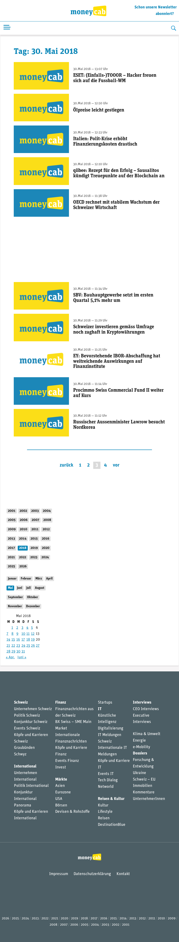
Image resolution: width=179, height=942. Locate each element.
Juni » (21, 657)
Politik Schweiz (27, 716)
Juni (19, 588)
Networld (106, 787)
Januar (12, 578)
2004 (47, 511)
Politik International (31, 786)
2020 (45, 548)
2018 (22, 548)
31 (23, 651)
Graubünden (24, 748)
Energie (139, 741)
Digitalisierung (110, 728)
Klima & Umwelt (146, 734)
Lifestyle (105, 812)
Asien (60, 786)
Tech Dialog (108, 780)
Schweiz (21, 703)
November (15, 606)
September (15, 597)
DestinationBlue (111, 825)
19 (33, 640)
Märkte (61, 780)
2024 (45, 557)
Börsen (61, 805)
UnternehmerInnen (149, 799)
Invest (60, 767)
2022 (22, 557)
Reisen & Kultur (111, 799)
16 (18, 640)
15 (13, 640)
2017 (11, 548)
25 (28, 646)
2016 (45, 539)
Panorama (22, 805)
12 (32, 634)
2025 (11, 566)
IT (100, 709)
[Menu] (7, 28)
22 (13, 646)
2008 (47, 520)
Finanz (60, 703)
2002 (23, 511)
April (49, 578)
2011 (34, 529)
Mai (10, 588)
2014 (22, 539)
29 (13, 651)
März (38, 578)
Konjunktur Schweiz (30, 722)
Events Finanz (67, 761)
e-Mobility (141, 747)
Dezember (33, 606)
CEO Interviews (146, 709)
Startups (105, 703)
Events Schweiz (27, 728)
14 (8, 640)
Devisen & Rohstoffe (72, 812)
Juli (28, 588)
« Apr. (10, 657)
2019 (34, 548)
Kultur (103, 805)
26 (33, 646)
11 (28, 634)
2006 (24, 520)
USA (58, 799)
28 (8, 651)
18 (28, 640)
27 (38, 646)
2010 (23, 529)
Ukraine (139, 773)
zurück (66, 465)
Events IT (106, 774)
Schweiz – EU (144, 780)
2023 (33, 557)
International (25, 766)
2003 (35, 511)
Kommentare (144, 792)
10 (23, 634)
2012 (46, 529)
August (39, 588)
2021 (11, 557)
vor (116, 465)
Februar (26, 578)
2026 (23, 566)
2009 (12, 529)
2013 (11, 539)
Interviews (142, 703)
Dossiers (140, 753)
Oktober (32, 597)
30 (18, 651)
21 (8, 646)
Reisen (104, 818)
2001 (11, 511)
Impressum (58, 874)
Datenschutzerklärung (92, 874)
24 (23, 646)
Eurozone (63, 792)
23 (18, 646)
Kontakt (123, 874)
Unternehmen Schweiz (33, 709)
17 (23, 640)
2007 (35, 520)
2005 (12, 520)
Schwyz (20, 754)
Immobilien (142, 786)
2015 (34, 539)
